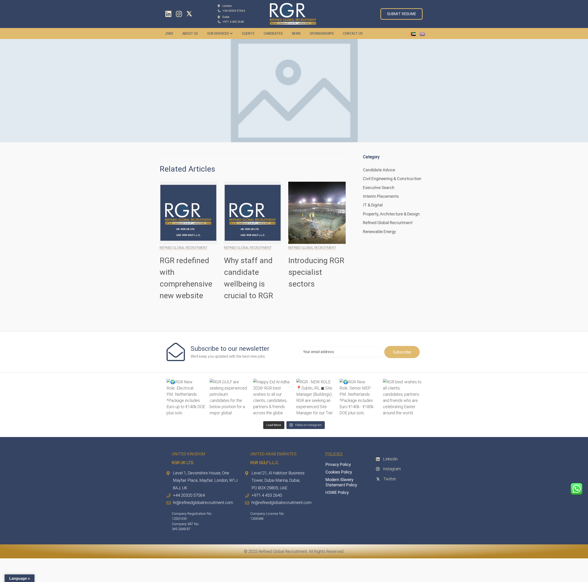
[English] (422, 34)
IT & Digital (373, 205)
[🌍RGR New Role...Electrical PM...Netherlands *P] (186, 398)
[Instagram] (179, 14)
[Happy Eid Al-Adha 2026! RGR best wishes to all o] (272, 398)
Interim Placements (381, 196)
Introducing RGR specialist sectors (316, 272)
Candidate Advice (379, 169)
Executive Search (378, 187)
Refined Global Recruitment (183, 248)
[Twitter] (190, 14)
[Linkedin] (168, 14)
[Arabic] (413, 34)
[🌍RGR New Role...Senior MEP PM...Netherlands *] (358, 398)
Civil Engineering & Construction (392, 178)
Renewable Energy (379, 231)
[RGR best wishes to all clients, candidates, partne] (402, 398)
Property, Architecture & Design (391, 214)
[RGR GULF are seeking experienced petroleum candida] (229, 398)
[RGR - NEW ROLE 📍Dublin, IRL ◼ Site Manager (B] (315, 398)
